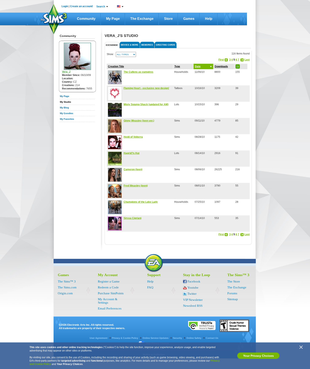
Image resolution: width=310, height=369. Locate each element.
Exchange (112, 45)
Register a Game (109, 281)
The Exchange (142, 18)
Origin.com (65, 293)
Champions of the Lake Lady (141, 201)
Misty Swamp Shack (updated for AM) (146, 104)
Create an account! (81, 6)
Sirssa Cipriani (132, 218)
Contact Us (212, 338)
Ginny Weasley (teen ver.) (139, 120)
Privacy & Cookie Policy (125, 338)
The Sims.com (67, 287)
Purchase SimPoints (111, 293)
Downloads (221, 66)
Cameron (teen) (133, 169)
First (221, 59)
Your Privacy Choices (258, 355)
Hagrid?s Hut (131, 153)
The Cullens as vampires (138, 71)
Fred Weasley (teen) (136, 185)
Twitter (192, 293)
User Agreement (99, 338)
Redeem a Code (108, 287)
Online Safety (194, 338)
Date (198, 66)
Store (168, 18)
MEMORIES (147, 45)
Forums (232, 293)
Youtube (192, 287)
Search (100, 6)
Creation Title (116, 66)
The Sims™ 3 (67, 281)
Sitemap (232, 299)
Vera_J (66, 71)
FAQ (150, 287)
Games (188, 18)
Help (208, 18)
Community (86, 18)
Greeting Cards (165, 45)
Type (177, 66)
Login (65, 6)
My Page (113, 18)
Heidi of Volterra (133, 136)
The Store (233, 281)
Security (178, 338)
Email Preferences (109, 308)
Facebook (193, 281)
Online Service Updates (156, 338)
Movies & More (129, 45)
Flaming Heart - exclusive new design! (146, 88)
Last (247, 59)
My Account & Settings (107, 300)
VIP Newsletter (193, 299)
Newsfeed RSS (192, 305)
